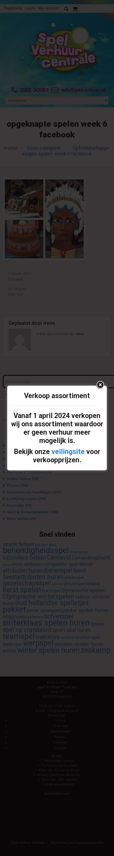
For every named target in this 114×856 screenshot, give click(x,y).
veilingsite (68, 452)
